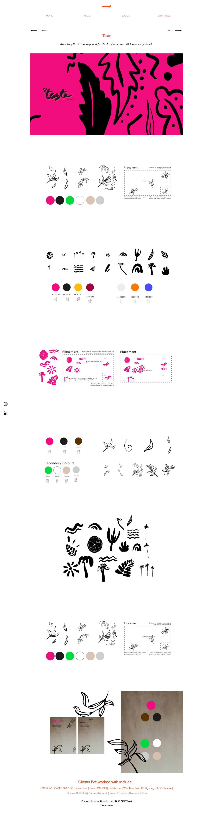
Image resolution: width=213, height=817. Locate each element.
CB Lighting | (149, 788)
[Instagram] (5, 403)
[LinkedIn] (5, 413)
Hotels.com (115, 788)
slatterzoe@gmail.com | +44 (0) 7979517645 (111, 801)
